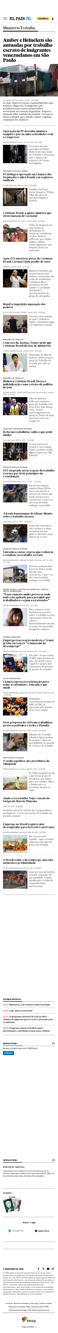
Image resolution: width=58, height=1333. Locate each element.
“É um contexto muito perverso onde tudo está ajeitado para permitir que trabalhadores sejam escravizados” (27, 597)
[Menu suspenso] (5, 18)
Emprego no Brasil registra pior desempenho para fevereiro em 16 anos (29, 826)
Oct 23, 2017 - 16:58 (22, 522)
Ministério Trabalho (19, 28)
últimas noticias (12, 999)
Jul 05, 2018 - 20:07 (32, 142)
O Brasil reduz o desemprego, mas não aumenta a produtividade (28, 861)
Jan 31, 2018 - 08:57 (36, 221)
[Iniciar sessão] (52, 18)
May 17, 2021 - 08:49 (29, 100)
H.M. (4, 440)
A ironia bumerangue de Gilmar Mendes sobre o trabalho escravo (27, 515)
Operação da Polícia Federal (15, 171)
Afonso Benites (9, 142)
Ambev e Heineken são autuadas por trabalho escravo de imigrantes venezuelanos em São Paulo (27, 50)
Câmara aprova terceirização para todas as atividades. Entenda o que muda (26, 685)
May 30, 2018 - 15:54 (27, 185)
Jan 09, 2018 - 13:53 (32, 351)
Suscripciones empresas (18, 1310)
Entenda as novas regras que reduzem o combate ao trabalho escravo (28, 554)
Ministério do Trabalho (13, 340)
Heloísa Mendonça (10, 560)
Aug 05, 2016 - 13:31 (36, 769)
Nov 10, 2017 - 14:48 (25, 440)
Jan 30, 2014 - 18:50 (32, 868)
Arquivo (7, 1193)
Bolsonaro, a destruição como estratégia (29, 1004)
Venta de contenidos (21, 1303)
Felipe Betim (8, 482)
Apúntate (8, 1053)
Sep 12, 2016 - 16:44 (37, 731)
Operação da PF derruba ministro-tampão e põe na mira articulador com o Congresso (28, 134)
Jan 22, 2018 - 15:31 (20, 267)
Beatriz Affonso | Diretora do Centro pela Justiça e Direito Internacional (25, 590)
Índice (34, 1310)
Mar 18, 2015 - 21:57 (37, 832)
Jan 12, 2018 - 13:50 (36, 312)
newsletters (10, 1043)
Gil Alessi (7, 100)
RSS (29, 1310)
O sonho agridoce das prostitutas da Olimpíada (26, 762)
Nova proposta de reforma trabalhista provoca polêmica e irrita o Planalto (27, 724)
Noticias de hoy (43, 1310)
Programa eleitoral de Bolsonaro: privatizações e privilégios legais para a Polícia (26, 1029)
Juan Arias (7, 522)
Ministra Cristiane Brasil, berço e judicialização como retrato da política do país (28, 384)
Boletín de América (13, 1167)
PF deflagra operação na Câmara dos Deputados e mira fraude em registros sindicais (28, 177)
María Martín (8, 221)
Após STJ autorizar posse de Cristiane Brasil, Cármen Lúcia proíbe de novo (28, 260)
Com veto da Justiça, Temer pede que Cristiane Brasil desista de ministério (27, 344)
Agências (6, 267)
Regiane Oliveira (27, 560)
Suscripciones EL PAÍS (39, 1307)
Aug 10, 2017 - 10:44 (37, 651)
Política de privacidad (17, 1307)
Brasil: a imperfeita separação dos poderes (24, 306)
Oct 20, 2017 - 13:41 (28, 606)
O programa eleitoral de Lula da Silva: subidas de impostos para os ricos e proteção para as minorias (28, 1019)
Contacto (9, 1303)
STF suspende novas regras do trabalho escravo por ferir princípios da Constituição (29, 474)
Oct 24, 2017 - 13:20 (31, 482)
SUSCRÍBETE (43, 19)
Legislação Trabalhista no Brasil (17, 429)
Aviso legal (34, 1303)
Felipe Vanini (8, 868)
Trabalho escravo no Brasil (15, 549)
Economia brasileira (12, 637)
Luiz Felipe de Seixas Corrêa (14, 312)
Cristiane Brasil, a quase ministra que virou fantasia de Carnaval (27, 214)
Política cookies (45, 1303)
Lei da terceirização (12, 679)
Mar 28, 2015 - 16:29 (13, 806)
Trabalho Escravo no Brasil (15, 467)
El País (5, 185)
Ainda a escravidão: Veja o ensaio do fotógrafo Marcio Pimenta (26, 800)
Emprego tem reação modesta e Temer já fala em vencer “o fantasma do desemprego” (28, 643)
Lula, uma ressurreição (21, 1010)
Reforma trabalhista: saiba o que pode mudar (27, 433)
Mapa (28, 1307)
